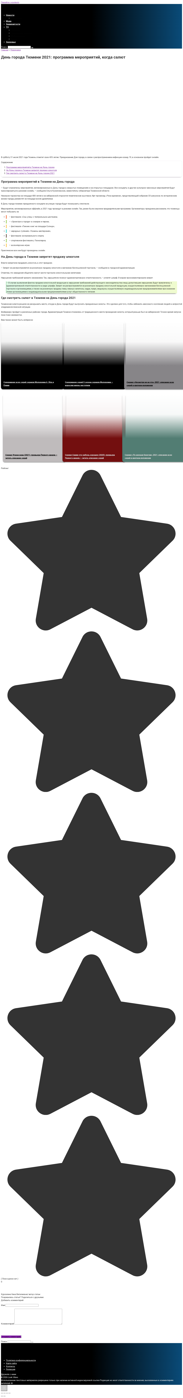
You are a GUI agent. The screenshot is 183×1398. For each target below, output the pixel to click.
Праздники (16, 18)
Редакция (10, 1369)
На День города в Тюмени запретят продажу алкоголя (31, 170)
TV (7, 27)
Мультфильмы (18, 36)
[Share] (4, 1393)
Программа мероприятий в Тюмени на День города (30, 167)
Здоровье (11, 42)
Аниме (14, 39)
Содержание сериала (21, 33)
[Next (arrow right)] (4, 1396)
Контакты (10, 1366)
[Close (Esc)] (2, 1393)
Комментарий (7, 1324)
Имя (3, 1305)
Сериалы (15, 30)
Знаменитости (13, 24)
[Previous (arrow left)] (2, 1396)
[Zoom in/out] (9, 1393)
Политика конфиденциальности (21, 1360)
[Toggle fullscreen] (7, 1393)
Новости (10, 15)
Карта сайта (11, 1363)
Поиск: (4, 47)
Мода (8, 21)
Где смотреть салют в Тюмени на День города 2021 (30, 173)
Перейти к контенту (10, 2)
